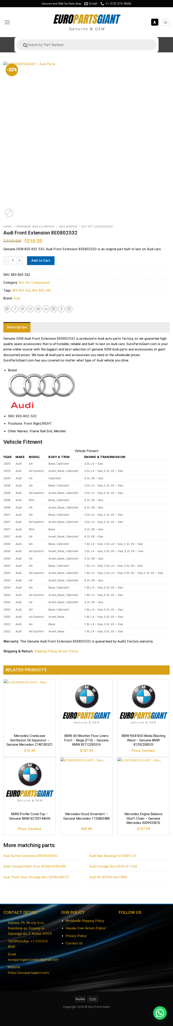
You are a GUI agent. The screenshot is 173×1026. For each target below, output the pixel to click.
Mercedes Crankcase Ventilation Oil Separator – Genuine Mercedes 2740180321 (29, 740)
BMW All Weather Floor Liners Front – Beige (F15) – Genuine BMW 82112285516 (86, 740)
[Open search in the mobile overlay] (86, 44)
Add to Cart (40, 261)
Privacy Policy (76, 936)
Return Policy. (68, 651)
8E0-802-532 (41, 290)
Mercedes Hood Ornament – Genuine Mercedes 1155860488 (86, 816)
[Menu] (7, 22)
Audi (17, 298)
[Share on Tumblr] (61, 309)
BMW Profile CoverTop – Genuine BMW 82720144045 (29, 816)
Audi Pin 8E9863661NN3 (108, 877)
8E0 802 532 (21, 290)
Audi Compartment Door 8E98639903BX (34, 866)
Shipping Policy (45, 651)
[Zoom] (9, 213)
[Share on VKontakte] (45, 309)
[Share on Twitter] (22, 309)
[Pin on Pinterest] (38, 309)
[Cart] (165, 22)
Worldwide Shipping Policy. (85, 921)
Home (7, 226)
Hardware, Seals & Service (35, 226)
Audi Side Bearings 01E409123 (112, 856)
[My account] (154, 22)
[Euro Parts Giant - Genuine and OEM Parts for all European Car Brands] (86, 22)
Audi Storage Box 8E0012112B (113, 866)
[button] (160, 1013)
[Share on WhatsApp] (7, 309)
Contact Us (74, 943)
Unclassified (68, 226)
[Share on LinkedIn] (53, 309)
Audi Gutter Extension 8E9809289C (30, 856)
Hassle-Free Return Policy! (86, 928)
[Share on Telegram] (69, 309)
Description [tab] (17, 327)
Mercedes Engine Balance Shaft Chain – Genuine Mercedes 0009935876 (143, 818)
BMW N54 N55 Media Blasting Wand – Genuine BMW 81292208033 (143, 740)
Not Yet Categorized (97, 226)
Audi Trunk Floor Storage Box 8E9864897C (36, 877)
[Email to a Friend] (30, 309)
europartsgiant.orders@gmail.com (33, 960)
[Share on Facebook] (14, 309)
